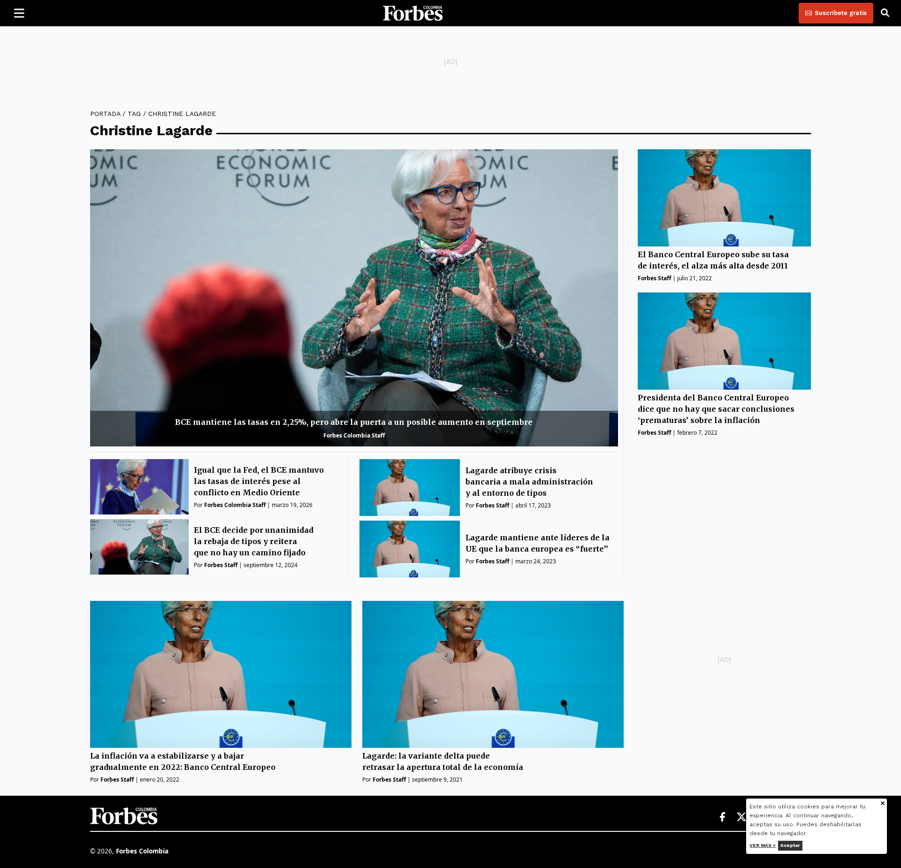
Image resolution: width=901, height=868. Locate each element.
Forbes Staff (220, 565)
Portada (105, 113)
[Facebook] (722, 817)
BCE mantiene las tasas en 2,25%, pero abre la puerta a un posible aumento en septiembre (354, 422)
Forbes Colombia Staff (354, 435)
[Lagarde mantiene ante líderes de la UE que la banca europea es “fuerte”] (409, 549)
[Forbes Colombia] (413, 13)
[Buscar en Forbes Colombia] (885, 13)
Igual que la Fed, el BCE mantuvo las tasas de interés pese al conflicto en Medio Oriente (259, 481)
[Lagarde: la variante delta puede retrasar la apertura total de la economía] (493, 674)
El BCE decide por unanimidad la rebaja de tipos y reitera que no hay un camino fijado (253, 541)
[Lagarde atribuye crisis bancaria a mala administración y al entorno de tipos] (409, 487)
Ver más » (763, 845)
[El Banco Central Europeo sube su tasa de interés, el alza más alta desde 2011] (724, 197)
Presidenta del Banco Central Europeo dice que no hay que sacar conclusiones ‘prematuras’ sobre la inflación (716, 409)
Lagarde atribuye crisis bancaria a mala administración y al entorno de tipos (529, 482)
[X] (742, 817)
